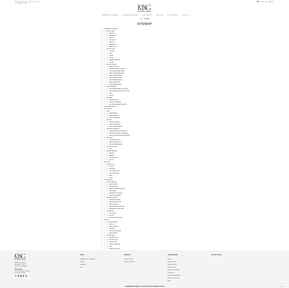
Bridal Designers (111, 86)
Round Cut (112, 33)
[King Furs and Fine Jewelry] (144, 8)
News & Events (113, 233)
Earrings (109, 119)
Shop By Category (112, 64)
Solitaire (111, 50)
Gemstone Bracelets (115, 142)
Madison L (112, 155)
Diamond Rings (113, 113)
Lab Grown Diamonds (115, 102)
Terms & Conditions (114, 244)
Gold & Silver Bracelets (116, 144)
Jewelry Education (112, 197)
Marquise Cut (113, 44)
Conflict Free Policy (174, 269)
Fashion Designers (112, 150)
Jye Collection (113, 157)
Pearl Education (114, 204)
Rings (108, 110)
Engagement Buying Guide (116, 208)
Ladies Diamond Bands (115, 79)
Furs (81, 267)
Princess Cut (113, 35)
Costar (111, 95)
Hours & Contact (114, 226)
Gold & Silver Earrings (115, 126)
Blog (110, 246)
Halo (110, 53)
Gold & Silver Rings (114, 117)
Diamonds (109, 97)
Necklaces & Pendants (113, 128)
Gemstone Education (115, 201)
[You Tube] (21, 276)
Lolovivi (111, 159)
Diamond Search (113, 99)
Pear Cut (111, 42)
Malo (110, 93)
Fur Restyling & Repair (115, 217)
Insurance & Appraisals (116, 193)
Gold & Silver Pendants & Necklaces (119, 135)
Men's (110, 175)
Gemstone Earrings (114, 124)
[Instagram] (18, 276)
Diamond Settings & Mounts (117, 68)
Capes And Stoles (114, 173)
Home (141, 18)
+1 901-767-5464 (22, 266)
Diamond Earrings (114, 122)
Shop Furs (159, 15)
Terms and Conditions (174, 275)
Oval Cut (111, 37)
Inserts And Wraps (114, 82)
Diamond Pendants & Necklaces (118, 130)
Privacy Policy (172, 261)
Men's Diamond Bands (115, 84)
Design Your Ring (114, 66)
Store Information (112, 221)
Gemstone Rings (113, 115)
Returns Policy (113, 239)
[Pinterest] (26, 276)
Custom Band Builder (130, 15)
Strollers (112, 168)
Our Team (111, 228)
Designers (83, 264)
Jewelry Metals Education (116, 206)
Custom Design (113, 186)
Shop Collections (112, 146)
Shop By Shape (111, 31)
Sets (110, 148)
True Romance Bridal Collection (118, 88)
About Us (186, 15)
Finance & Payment (173, 278)
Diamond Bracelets (114, 139)
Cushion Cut (112, 39)
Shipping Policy (113, 237)
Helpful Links (110, 235)
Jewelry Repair (113, 184)
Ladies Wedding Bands (115, 75)
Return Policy (172, 267)
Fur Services (110, 210)
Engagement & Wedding (110, 15)
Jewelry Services (111, 181)
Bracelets (110, 137)
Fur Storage (112, 213)
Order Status (113, 241)
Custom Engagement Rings (116, 70)
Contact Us (171, 272)
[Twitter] (23, 276)
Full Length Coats (114, 170)
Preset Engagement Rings (116, 73)
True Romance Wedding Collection (119, 90)
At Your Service (172, 15)
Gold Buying (112, 190)
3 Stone (111, 62)
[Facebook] (15, 276)
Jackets (111, 166)
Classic (111, 55)
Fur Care (111, 215)
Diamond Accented (114, 59)
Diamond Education (114, 199)
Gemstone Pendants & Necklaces (118, 133)
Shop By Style (111, 48)
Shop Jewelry (147, 15)
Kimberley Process (114, 248)
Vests (110, 177)
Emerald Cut (112, 46)
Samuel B (111, 153)
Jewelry (82, 261)
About (169, 259)
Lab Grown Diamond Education (118, 104)
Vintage (111, 57)
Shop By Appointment (115, 195)
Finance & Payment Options (116, 188)
